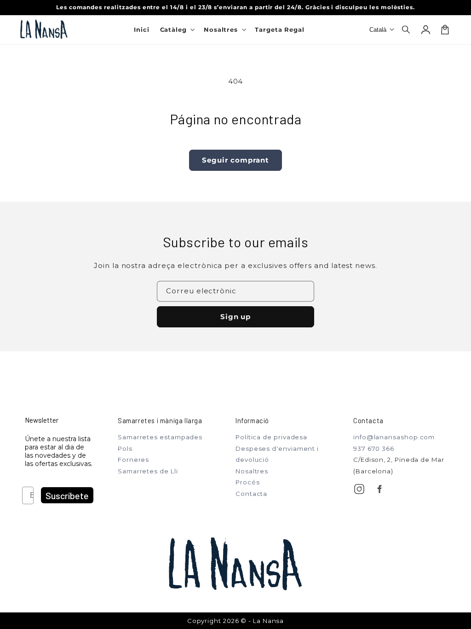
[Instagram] (359, 489)
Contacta (251, 493)
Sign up (235, 316)
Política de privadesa (271, 437)
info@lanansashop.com (394, 437)
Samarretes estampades (160, 437)
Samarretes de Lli (148, 471)
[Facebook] (379, 489)
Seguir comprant (235, 160)
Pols (125, 448)
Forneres (133, 459)
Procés (247, 482)
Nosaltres (252, 471)
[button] (406, 29)
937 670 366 (373, 448)
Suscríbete (67, 495)
